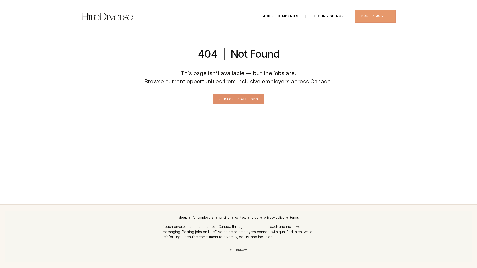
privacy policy (274, 217)
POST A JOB (372, 16)
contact (240, 217)
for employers (203, 217)
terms (294, 217)
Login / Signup (329, 16)
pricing (224, 217)
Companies (288, 16)
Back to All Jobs (241, 99)
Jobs (268, 16)
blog (255, 217)
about (182, 217)
